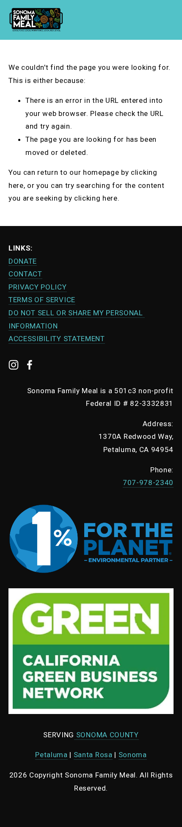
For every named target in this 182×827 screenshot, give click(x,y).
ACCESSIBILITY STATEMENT (56, 338)
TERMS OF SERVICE (41, 299)
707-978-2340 (148, 482)
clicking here (96, 198)
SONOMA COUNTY (106, 735)
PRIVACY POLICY (37, 287)
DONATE (22, 261)
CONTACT (25, 274)
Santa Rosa (93, 754)
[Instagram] (13, 365)
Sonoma (133, 754)
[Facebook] (30, 365)
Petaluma (51, 754)
